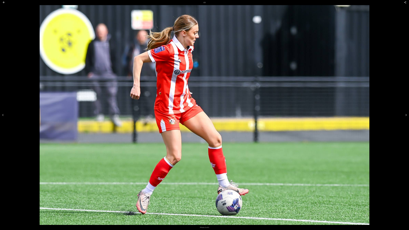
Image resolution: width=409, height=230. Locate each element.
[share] (405, 2)
